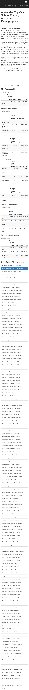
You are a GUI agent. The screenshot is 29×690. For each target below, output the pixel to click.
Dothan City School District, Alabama (10, 392)
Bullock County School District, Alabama (11, 318)
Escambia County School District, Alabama (12, 405)
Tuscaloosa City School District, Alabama (11, 653)
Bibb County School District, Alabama (11, 302)
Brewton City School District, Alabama (11, 315)
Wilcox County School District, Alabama (11, 672)
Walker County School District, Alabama (11, 666)
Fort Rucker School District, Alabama (11, 427)
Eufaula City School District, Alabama (11, 411)
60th (17, 251)
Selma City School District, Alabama (10, 610)
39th (17, 255)
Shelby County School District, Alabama (11, 616)
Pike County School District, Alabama (11, 588)
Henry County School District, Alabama (11, 458)
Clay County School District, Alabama (11, 343)
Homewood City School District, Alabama (11, 461)
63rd (15, 216)
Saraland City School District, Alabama (11, 604)
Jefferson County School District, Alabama (12, 482)
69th (15, 101)
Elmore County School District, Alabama (11, 399)
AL (5, 6)
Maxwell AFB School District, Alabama (11, 532)
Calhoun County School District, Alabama (12, 324)
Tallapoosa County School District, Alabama (12, 635)
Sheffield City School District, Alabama (11, 613)
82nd (17, 145)
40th (17, 130)
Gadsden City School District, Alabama (11, 433)
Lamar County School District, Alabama (11, 486)
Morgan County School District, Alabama (11, 548)
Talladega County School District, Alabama (12, 632)
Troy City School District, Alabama (10, 647)
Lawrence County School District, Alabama (12, 495)
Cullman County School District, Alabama (11, 371)
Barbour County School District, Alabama (11, 296)
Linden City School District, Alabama (10, 507)
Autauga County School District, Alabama (12, 290)
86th (17, 168)
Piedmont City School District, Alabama (11, 585)
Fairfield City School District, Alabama (11, 414)
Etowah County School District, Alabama (11, 408)
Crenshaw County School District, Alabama (12, 364)
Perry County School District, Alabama (11, 576)
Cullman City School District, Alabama (11, 368)
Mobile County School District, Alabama (11, 538)
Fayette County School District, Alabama (11, 417)
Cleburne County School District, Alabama (12, 346)
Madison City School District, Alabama (11, 517)
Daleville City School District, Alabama (11, 377)
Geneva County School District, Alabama (11, 439)
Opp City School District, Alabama (10, 563)
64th (15, 228)
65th (15, 223)
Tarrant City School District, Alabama (10, 641)
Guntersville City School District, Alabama (12, 445)
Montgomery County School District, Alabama (13, 545)
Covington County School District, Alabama (12, 361)
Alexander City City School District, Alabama (12, 268)
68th (17, 176)
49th (17, 152)
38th (17, 247)
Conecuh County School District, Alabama (12, 355)
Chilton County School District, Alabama (11, 333)
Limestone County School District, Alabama (12, 504)
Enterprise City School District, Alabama (11, 402)
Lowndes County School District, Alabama (12, 510)
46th (17, 121)
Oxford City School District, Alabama (10, 566)
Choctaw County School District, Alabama (12, 336)
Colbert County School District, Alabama (11, 352)
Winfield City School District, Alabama (11, 675)
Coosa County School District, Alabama (11, 358)
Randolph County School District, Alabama (12, 591)
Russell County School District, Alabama (11, 597)
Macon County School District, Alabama (11, 513)
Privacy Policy (11, 687)
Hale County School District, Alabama (11, 448)
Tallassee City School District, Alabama (11, 638)
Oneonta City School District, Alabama (11, 557)
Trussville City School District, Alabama (11, 650)
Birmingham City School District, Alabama (12, 305)
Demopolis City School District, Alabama (11, 389)
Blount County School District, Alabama (11, 309)
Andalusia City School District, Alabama (11, 271)
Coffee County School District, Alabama (11, 349)
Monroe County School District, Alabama (11, 541)
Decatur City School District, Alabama (11, 383)
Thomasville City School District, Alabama (12, 644)
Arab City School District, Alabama (10, 277)
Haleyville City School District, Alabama (11, 451)
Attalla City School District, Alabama (10, 284)
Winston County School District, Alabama (11, 678)
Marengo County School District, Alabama (12, 523)
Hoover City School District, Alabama (10, 464)
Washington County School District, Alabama (12, 669)
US (2, 6)
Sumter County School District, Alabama (11, 622)
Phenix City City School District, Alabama (11, 579)
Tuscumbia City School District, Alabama (11, 659)
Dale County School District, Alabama (11, 374)
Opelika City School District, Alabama (11, 560)
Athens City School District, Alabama (10, 281)
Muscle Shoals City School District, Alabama (12, 554)
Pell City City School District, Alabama (11, 572)
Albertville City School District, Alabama (11, 265)
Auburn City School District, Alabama (10, 287)
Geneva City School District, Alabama (11, 436)
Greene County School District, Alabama (11, 442)
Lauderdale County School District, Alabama (12, 492)
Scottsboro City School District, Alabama (11, 607)
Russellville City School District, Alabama (11, 600)
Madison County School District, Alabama (12, 520)
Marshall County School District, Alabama (12, 529)
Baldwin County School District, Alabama (11, 293)
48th (17, 195)
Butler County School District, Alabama (11, 321)
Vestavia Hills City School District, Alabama (12, 663)
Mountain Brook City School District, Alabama (12, 551)
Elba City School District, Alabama (10, 395)
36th (17, 199)
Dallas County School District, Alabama (11, 380)
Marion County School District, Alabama (11, 526)
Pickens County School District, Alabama (11, 582)
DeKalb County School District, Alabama (11, 386)
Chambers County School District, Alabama (12, 327)
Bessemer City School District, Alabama (11, 299)
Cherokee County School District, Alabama (12, 330)
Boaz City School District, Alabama (10, 312)
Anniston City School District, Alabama (11, 274)
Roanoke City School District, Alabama (11, 594)
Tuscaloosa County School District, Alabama (12, 656)
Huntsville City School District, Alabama (11, 470)
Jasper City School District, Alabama (10, 479)
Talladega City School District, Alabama (11, 628)
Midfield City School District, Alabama (11, 535)
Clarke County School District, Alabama (11, 340)
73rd (17, 124)
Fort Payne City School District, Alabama (11, 423)
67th (15, 220)
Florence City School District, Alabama (11, 420)
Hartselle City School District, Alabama (11, 454)
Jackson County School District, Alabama (11, 473)
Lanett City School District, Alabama (10, 489)
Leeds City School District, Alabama (10, 501)
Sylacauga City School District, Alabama (11, 625)
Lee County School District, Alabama (10, 498)
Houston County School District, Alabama (12, 467)
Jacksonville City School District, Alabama (12, 476)
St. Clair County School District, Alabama (11, 619)
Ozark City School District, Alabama (10, 569)
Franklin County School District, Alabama (11, 430)
